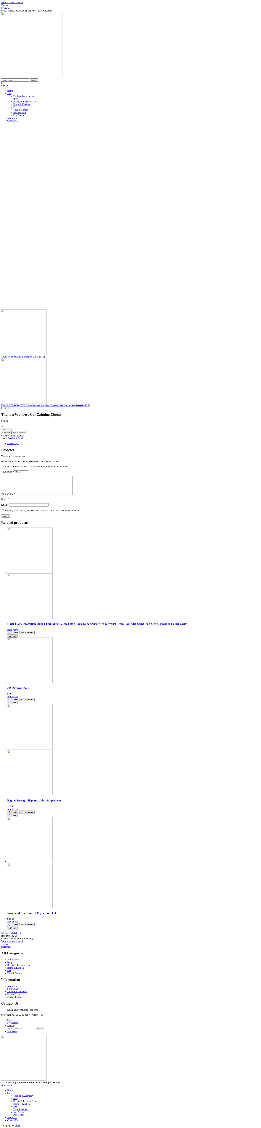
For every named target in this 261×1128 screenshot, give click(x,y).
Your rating (7, 471)
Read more (12, 629)
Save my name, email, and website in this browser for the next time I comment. (42, 510)
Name (5, 499)
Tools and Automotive (23, 1095)
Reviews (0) (13, 443)
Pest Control (19, 1114)
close (17, 1125)
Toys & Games (20, 1109)
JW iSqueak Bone (18, 687)
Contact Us (12, 1120)
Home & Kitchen (21, 1104)
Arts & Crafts (19, 1112)
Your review (8, 494)
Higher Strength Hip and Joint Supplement (34, 800)
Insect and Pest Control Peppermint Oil (31, 913)
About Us (12, 1117)
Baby (15, 1098)
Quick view (13, 633)
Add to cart (7, 429)
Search (34, 80)
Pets (15, 1106)
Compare (6, 433)
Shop (9, 1093)
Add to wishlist (19, 433)
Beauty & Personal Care (24, 1101)
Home (10, 1090)
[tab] (133, 443)
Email (5, 504)
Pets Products (17, 435)
